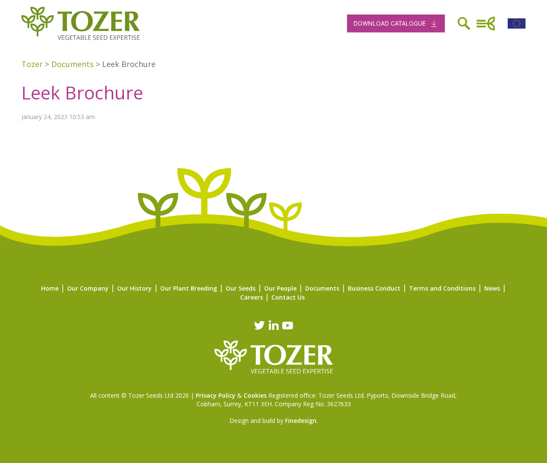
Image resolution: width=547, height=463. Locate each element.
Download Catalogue (389, 23)
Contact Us (288, 297)
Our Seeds (241, 288)
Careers (251, 297)
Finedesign (301, 420)
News (492, 288)
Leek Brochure (82, 92)
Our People (280, 288)
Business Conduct (374, 288)
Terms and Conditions (442, 288)
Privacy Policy (215, 395)
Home (50, 288)
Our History (134, 288)
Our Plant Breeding (188, 288)
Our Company (88, 288)
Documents (322, 288)
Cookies (255, 395)
